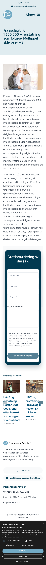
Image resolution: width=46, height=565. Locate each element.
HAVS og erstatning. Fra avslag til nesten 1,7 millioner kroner (34, 387)
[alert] (23, 543)
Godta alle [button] (23, 551)
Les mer (20, 537)
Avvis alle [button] (23, 556)
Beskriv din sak (15, 306)
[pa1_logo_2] (8, 11)
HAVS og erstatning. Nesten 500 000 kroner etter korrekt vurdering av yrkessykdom (11, 387)
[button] (5, 402)
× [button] (43, 523)
